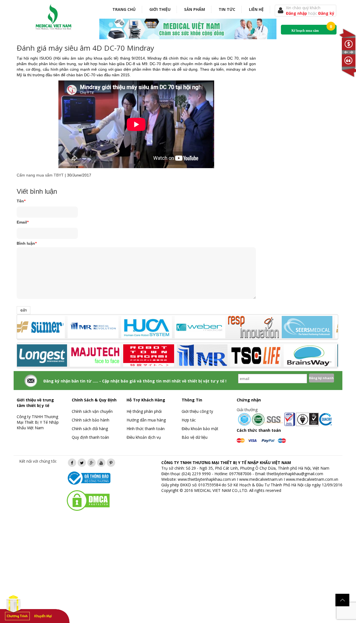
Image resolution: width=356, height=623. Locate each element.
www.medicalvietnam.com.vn (312, 479)
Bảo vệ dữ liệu (194, 437)
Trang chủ (124, 9)
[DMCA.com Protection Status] (88, 500)
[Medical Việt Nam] (54, 15)
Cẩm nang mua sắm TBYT (40, 175)
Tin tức (227, 9)
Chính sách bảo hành (90, 420)
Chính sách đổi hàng (90, 428)
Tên (21, 201)
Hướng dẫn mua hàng (146, 420)
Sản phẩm (194, 9)
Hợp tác (189, 420)
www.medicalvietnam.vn (261, 479)
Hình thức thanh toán (146, 428)
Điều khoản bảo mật (200, 428)
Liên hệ (256, 9)
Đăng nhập (297, 13)
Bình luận (26, 243)
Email (22, 222)
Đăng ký (326, 13)
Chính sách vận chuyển (92, 411)
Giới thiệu (159, 9)
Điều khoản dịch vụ (144, 437)
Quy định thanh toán (90, 437)
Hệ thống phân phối (144, 411)
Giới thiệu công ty (197, 411)
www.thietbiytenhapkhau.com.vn (207, 479)
